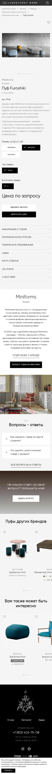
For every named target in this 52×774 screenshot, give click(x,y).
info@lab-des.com (26, 728)
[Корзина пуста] (47, 3)
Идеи (42, 720)
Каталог (26, 720)
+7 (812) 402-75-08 (26, 732)
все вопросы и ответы (26, 465)
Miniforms (7, 80)
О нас (10, 720)
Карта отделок (10, 261)
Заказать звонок (19, 207)
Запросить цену (19, 214)
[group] (17, 557)
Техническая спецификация (17, 245)
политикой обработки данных (27, 762)
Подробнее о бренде (26, 355)
